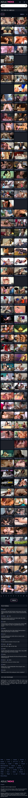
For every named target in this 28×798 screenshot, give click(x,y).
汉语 (22, 761)
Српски (2, 769)
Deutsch (13, 765)
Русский (22, 759)
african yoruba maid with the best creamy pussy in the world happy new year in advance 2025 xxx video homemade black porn (13, 612)
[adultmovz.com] (7, 782)
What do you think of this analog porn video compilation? (13, 672)
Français (23, 763)
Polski (2, 759)
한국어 (21, 769)
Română (8, 759)
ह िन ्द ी (15, 761)
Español (2, 761)
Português (23, 773)
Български (3, 763)
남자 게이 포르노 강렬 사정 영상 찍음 (9, 646)
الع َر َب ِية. (15, 773)
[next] (26, 596)
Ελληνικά (21, 771)
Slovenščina (11, 767)
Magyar (8, 773)
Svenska (15, 759)
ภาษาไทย (15, 769)
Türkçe (2, 773)
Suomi (8, 771)
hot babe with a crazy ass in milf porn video (10, 662)
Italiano (14, 771)
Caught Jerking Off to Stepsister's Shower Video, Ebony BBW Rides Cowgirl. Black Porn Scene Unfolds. (14, 651)
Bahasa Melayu (4, 775)
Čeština (16, 763)
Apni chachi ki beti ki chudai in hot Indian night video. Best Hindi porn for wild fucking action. (13, 619)
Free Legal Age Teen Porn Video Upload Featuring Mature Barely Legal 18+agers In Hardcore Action (13, 631)
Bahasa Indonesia (4, 765)
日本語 (2, 771)
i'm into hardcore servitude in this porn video (10, 641)
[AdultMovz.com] (7, 2)
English (9, 763)
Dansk (19, 765)
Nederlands (3, 767)
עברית (8, 761)
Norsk (8, 769)
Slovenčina (19, 767)
